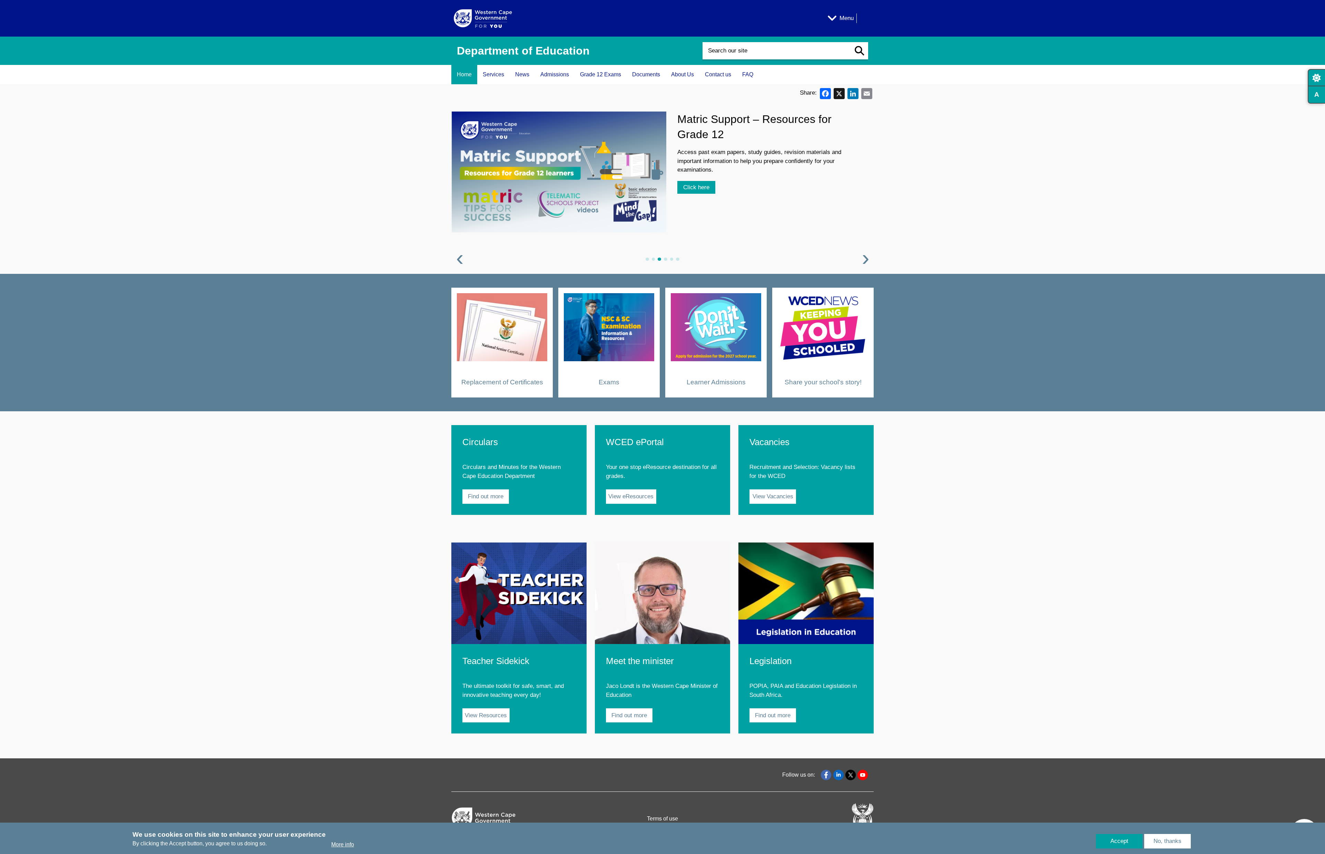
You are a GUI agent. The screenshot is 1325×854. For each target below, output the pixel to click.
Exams (609, 381)
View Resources (486, 715)
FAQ (747, 74)
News (522, 74)
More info (342, 845)
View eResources (631, 496)
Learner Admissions (716, 381)
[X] (839, 93)
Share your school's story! (823, 381)
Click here (696, 187)
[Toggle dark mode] (1316, 77)
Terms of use (662, 819)
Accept (1119, 841)
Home (464, 74)
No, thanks (1167, 841)
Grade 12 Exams (600, 74)
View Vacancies (773, 496)
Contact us (718, 74)
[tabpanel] (662, 188)
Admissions (554, 74)
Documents (646, 74)
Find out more (485, 496)
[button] (859, 50)
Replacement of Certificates (502, 381)
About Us (682, 74)
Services (493, 74)
